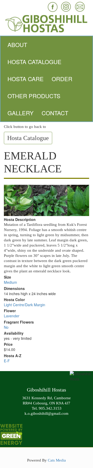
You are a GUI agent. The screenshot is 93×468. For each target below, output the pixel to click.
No (6, 327)
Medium (10, 282)
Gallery (20, 113)
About (17, 45)
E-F (7, 360)
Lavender (11, 315)
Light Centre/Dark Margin (24, 304)
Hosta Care (25, 79)
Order (62, 79)
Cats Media (57, 460)
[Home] (46, 23)
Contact (55, 113)
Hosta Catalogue (34, 62)
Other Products (33, 96)
